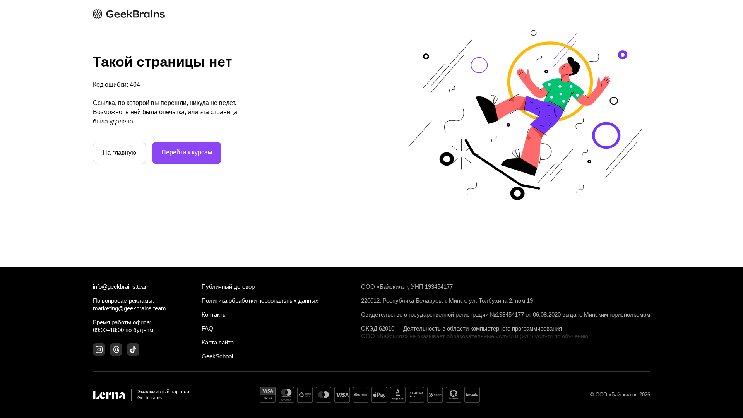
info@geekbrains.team (121, 286)
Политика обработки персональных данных (260, 300)
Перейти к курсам (186, 152)
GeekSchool (217, 356)
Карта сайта (218, 342)
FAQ (207, 328)
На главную (119, 152)
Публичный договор (228, 286)
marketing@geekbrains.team (129, 308)
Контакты (214, 314)
